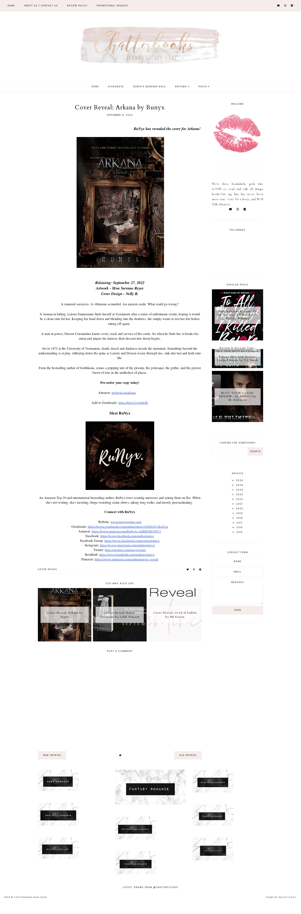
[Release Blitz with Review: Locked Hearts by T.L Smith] (237, 367)
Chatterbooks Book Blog (30, 897)
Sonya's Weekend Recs (149, 86)
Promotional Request (112, 5)
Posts (203, 86)
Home (11, 5)
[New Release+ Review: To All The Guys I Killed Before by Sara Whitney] (237, 339)
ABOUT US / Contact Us (41, 5)
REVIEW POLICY (77, 5)
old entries (188, 755)
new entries (52, 755)
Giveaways (116, 86)
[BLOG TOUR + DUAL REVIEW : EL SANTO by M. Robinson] (237, 421)
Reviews (181, 86)
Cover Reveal (48, 569)
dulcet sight (287, 897)
